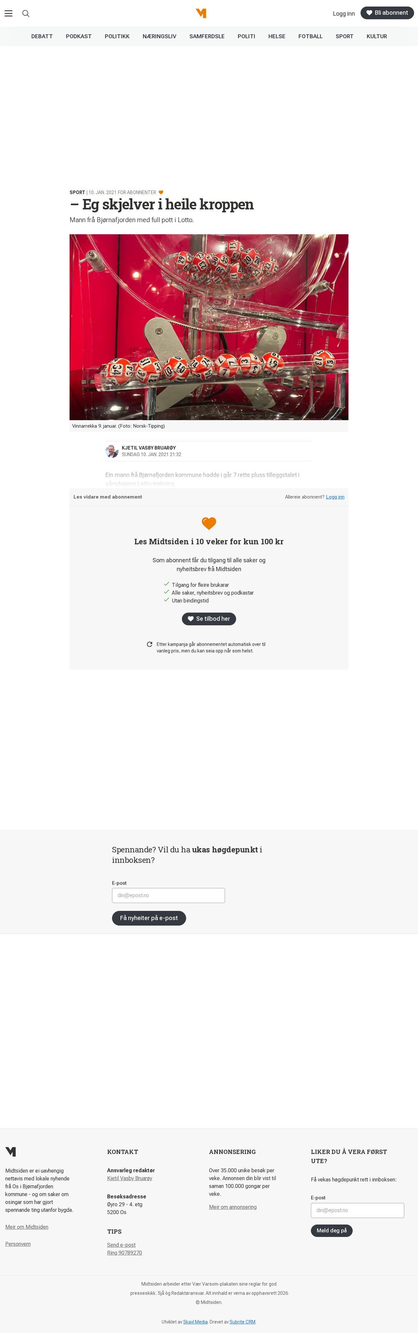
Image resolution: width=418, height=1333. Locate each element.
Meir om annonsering (233, 1207)
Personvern (18, 1244)
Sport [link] (345, 36)
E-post (119, 883)
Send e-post (121, 1245)
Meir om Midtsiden (26, 1227)
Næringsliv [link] (159, 36)
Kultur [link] (377, 36)
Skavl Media (195, 1322)
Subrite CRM (242, 1322)
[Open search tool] (26, 13)
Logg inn (335, 497)
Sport (77, 192)
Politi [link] (246, 36)
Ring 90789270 (124, 1253)
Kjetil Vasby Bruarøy (129, 1178)
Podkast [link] (79, 36)
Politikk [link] (117, 36)
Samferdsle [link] (207, 36)
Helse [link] (276, 36)
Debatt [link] (42, 36)
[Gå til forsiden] (201, 13)
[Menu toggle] (8, 13)
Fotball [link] (310, 36)
